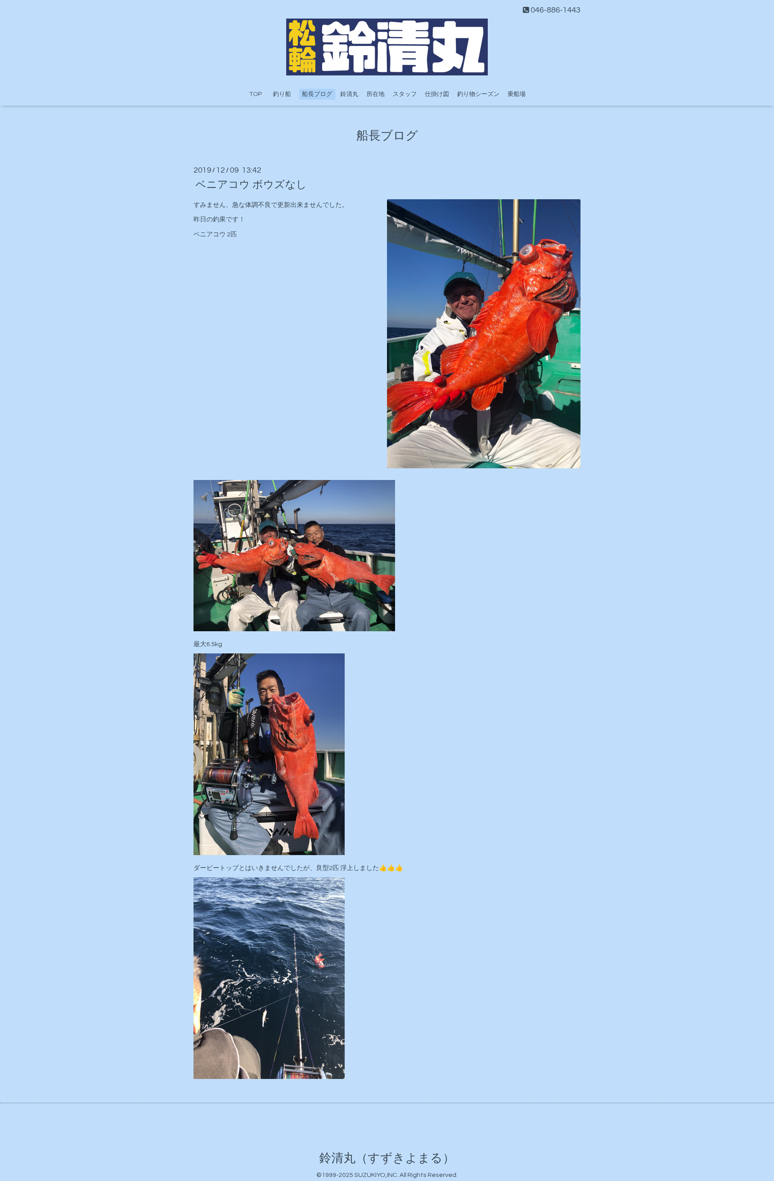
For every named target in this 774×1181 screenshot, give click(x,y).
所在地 (375, 94)
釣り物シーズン (478, 94)
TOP (255, 94)
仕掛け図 (437, 94)
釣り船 (285, 94)
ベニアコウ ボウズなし (251, 184)
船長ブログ (317, 94)
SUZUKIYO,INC (375, 1175)
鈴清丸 (349, 94)
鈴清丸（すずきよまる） (387, 1158)
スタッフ (405, 94)
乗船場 (517, 94)
